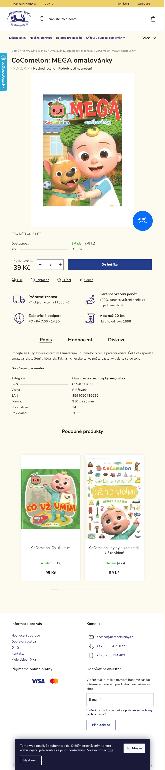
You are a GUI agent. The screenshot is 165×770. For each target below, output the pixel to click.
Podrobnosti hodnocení (75, 68)
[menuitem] (17, 38)
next (150, 521)
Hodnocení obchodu (24, 4)
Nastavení (30, 760)
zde (110, 750)
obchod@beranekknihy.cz (115, 637)
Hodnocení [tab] (80, 339)
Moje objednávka (23, 659)
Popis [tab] (46, 339)
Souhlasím (134, 748)
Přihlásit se (101, 725)
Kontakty (17, 653)
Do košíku (110, 264)
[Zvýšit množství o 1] (60, 265)
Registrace (143, 4)
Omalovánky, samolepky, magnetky (98, 378)
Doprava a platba (23, 641)
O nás (15, 647)
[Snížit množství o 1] (40, 265)
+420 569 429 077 (111, 646)
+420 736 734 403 (111, 655)
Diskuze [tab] (117, 339)
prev (14, 521)
